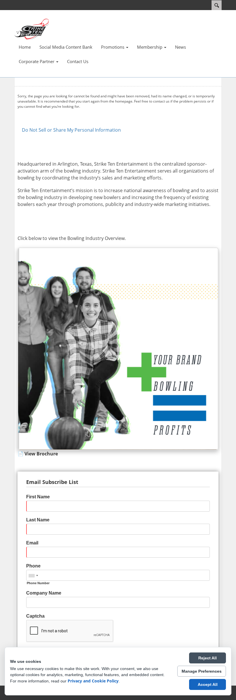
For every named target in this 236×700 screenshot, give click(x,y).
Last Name (38, 519)
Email (32, 542)
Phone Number (38, 583)
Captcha (35, 616)
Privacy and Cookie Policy (93, 681)
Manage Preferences (202, 671)
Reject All (207, 658)
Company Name (43, 593)
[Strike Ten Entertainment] (31, 28)
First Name (38, 496)
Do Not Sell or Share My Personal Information (71, 130)
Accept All (208, 684)
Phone (33, 565)
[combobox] (33, 575)
